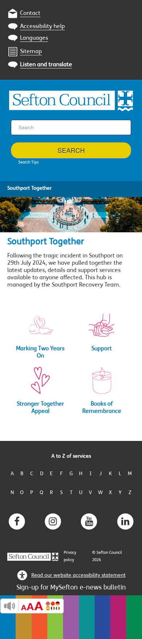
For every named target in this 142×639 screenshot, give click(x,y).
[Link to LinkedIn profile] (125, 521)
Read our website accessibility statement (78, 575)
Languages (34, 38)
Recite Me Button (32, 606)
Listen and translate (46, 65)
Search (71, 150)
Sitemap (31, 52)
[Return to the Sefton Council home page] (71, 100)
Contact (30, 13)
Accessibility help (42, 26)
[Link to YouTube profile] (89, 521)
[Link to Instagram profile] (52, 521)
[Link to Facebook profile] (16, 521)
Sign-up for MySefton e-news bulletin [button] (71, 588)
